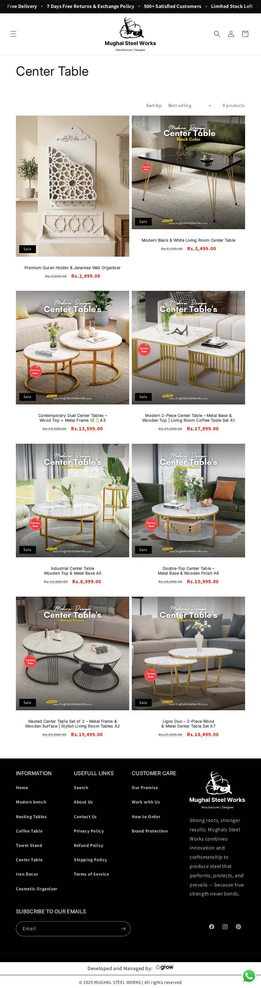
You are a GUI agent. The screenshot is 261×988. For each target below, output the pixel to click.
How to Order (146, 816)
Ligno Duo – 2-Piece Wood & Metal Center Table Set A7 (188, 723)
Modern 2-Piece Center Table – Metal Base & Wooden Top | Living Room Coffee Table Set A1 (188, 418)
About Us (83, 802)
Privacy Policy (89, 831)
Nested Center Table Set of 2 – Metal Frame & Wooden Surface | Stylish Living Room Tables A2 (72, 723)
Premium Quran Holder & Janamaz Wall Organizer (73, 267)
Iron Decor (27, 874)
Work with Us (146, 802)
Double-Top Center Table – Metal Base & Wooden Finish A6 (188, 571)
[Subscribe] (123, 928)
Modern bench (31, 802)
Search (81, 787)
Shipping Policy (90, 860)
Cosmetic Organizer (36, 889)
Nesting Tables (31, 816)
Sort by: (154, 105)
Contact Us (85, 816)
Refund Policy (88, 845)
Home (22, 787)
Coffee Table (29, 831)
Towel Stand (29, 845)
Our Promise (145, 787)
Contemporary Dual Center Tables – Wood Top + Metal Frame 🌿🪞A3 (72, 418)
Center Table (29, 860)
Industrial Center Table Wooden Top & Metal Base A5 (72, 571)
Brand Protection (150, 831)
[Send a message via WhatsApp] (249, 976)
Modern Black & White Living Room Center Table (188, 240)
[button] (13, 34)
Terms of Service (91, 874)
